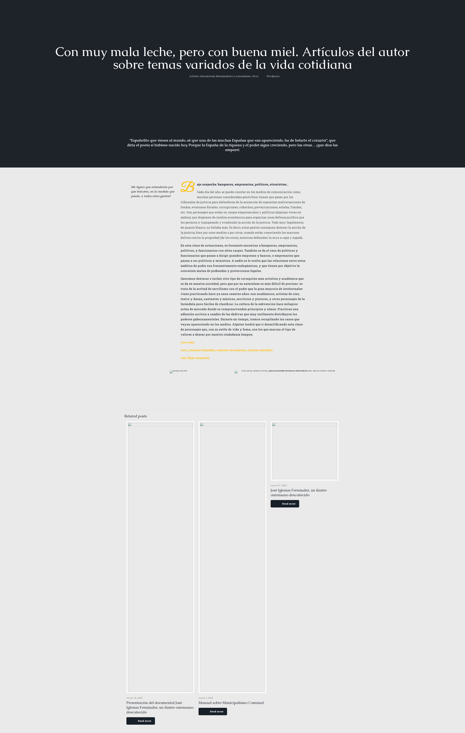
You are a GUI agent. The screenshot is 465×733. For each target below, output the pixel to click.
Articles (194, 76)
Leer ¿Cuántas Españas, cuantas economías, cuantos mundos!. (227, 350)
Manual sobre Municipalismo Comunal (231, 702)
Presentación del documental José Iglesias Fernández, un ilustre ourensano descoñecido (159, 707)
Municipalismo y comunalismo (233, 76)
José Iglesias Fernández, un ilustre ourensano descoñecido (299, 492)
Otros (255, 76)
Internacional (207, 76)
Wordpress (273, 76)
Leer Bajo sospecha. (195, 358)
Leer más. (188, 342)
